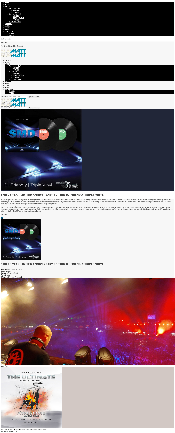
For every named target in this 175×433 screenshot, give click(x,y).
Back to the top (6, 39)
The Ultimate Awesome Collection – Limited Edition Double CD (25, 429)
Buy (2, 218)
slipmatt (9, 271)
